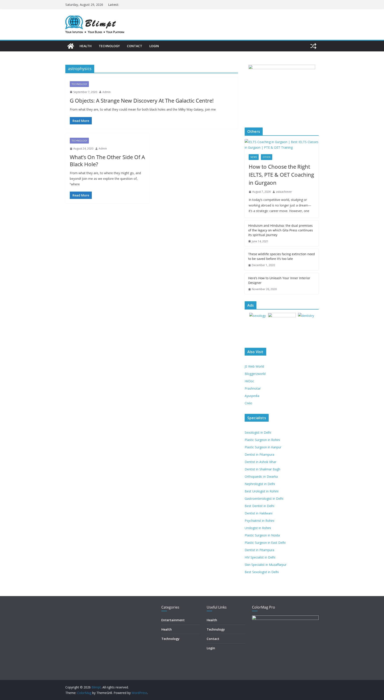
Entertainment (173, 620)
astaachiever (284, 192)
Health (86, 46)
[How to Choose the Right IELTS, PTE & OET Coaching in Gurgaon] (282, 144)
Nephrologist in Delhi (260, 484)
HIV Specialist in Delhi (260, 557)
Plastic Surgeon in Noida (262, 535)
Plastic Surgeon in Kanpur (263, 447)
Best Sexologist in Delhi (262, 572)
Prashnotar (253, 388)
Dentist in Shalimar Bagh (262, 469)
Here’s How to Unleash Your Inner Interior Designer (279, 280)
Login (154, 46)
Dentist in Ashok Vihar (260, 462)
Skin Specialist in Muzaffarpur (265, 564)
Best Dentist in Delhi (259, 506)
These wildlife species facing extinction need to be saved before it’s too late (281, 256)
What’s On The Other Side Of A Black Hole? (107, 160)
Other (266, 157)
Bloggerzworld (255, 374)
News (253, 157)
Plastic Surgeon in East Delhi (265, 542)
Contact (134, 46)
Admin (106, 92)
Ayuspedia (252, 396)
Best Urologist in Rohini (261, 491)
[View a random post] (313, 46)
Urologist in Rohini (258, 528)
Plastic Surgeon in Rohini (262, 440)
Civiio (248, 403)
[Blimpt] (70, 46)
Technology (109, 46)
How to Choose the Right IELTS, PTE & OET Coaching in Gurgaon (281, 174)
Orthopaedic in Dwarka (261, 476)
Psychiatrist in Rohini (259, 520)
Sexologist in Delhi (258, 432)
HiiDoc (249, 381)
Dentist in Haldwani (258, 513)
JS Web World (254, 366)
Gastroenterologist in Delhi (264, 498)
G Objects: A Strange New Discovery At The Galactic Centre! (142, 100)
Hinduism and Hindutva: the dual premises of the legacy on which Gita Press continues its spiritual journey (280, 230)
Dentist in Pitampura (259, 454)
